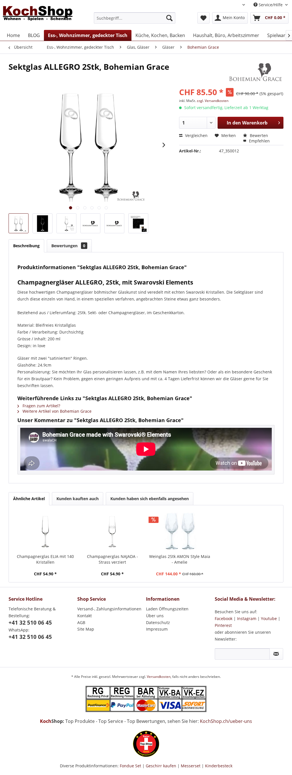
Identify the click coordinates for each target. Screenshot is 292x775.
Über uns (155, 615)
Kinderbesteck (218, 765)
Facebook (223, 618)
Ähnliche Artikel (29, 498)
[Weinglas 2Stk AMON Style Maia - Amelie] (179, 531)
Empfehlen (259, 141)
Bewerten (258, 135)
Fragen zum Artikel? (40, 405)
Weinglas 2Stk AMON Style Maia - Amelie (179, 559)
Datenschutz (158, 622)
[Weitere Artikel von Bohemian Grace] (255, 72)
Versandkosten (159, 676)
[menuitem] (135, 18)
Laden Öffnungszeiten (167, 609)
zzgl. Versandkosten (212, 100)
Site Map (85, 629)
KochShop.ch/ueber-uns (226, 721)
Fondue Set (130, 765)
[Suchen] (169, 18)
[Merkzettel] (203, 18)
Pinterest (223, 625)
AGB (81, 622)
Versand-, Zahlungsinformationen (109, 609)
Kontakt (84, 615)
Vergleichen (196, 135)
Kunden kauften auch (77, 498)
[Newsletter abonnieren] (276, 654)
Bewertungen (68, 245)
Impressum (157, 629)
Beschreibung (26, 245)
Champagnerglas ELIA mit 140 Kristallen (45, 559)
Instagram (246, 618)
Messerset (190, 765)
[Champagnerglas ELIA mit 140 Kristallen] (45, 531)
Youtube (269, 618)
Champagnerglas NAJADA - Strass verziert (112, 559)
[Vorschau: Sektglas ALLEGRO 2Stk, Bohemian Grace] (19, 223)
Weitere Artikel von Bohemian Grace (56, 411)
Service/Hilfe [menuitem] (270, 4)
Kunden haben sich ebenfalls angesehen (149, 498)
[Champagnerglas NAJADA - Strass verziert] (112, 531)
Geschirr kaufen (161, 765)
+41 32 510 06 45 (30, 622)
